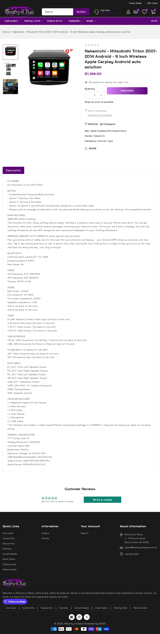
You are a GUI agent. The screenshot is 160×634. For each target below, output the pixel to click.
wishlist (93, 124)
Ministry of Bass (74, 623)
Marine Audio (10, 569)
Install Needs (10, 553)
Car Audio (11, 21)
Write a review (102, 499)
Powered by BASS (95, 623)
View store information (100, 115)
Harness (74, 21)
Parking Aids (9, 564)
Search (81, 11)
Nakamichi (99, 135)
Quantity (90, 88)
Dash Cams (9, 559)
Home (6, 31)
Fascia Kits (54, 21)
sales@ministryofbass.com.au (141, 547)
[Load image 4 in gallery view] (10, 52)
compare (109, 124)
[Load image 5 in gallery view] (10, 69)
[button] (153, 11)
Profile (45, 538)
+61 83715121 (132, 554)
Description (13, 170)
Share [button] (93, 148)
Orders (45, 533)
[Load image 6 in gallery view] (10, 86)
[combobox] (65, 11)
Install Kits (32, 21)
